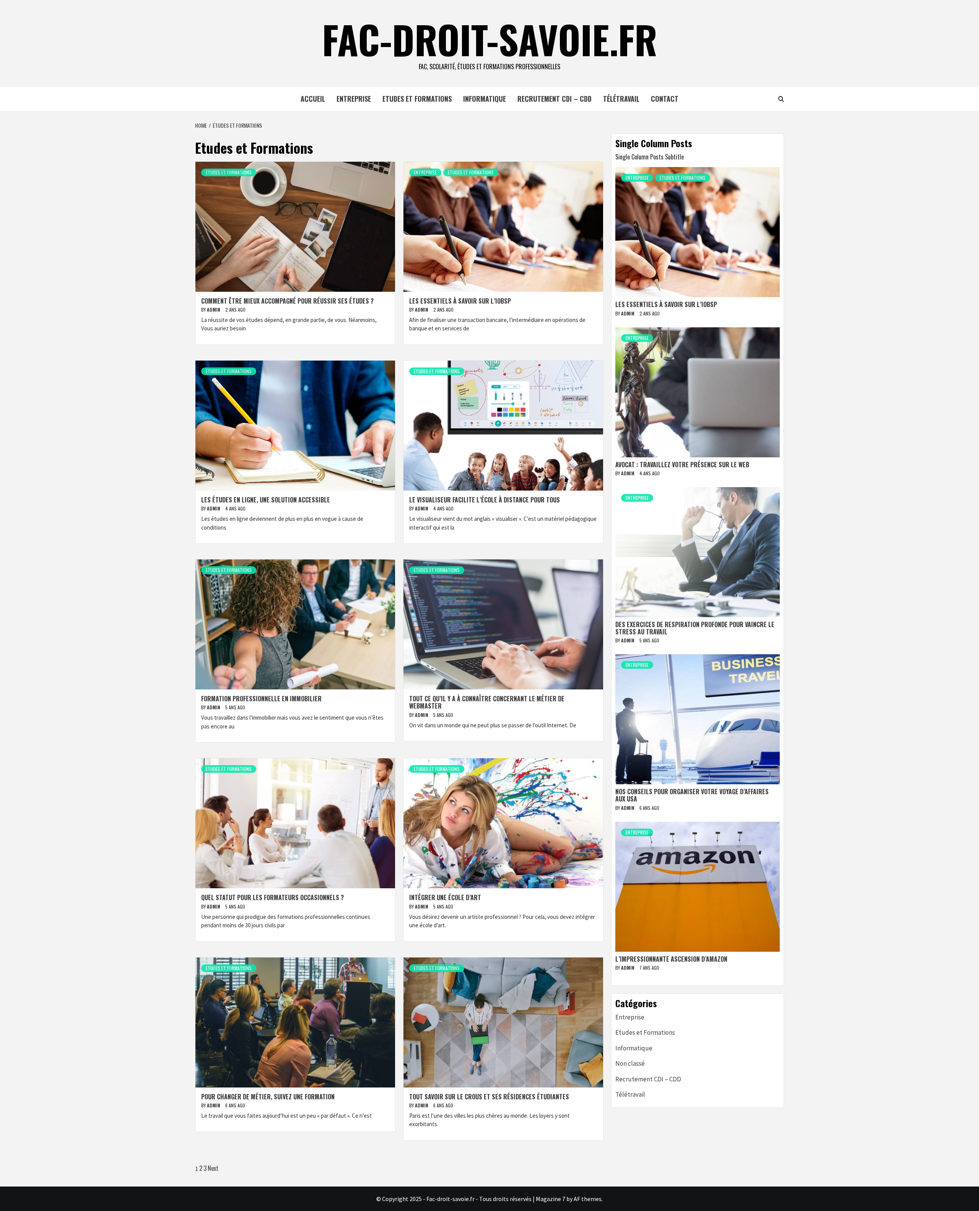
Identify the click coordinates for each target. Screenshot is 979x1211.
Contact (664, 99)
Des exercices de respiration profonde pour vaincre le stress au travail (694, 628)
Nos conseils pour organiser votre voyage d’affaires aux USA (692, 795)
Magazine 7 (550, 1199)
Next (213, 1168)
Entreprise (354, 99)
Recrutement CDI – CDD (554, 99)
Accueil (313, 99)
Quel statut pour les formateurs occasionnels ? (272, 897)
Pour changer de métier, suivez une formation (268, 1096)
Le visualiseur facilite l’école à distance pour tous (484, 499)
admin (214, 309)
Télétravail (621, 99)
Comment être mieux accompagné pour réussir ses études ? (287, 301)
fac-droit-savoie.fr (489, 39)
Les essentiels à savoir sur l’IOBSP (460, 301)
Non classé (630, 1063)
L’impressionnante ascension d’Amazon (671, 959)
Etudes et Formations (417, 99)
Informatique (484, 99)
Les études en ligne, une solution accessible (265, 499)
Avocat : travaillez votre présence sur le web (682, 464)
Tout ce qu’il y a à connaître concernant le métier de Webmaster (486, 702)
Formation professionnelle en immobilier (261, 698)
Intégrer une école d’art (445, 897)
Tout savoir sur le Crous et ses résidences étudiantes (489, 1096)
